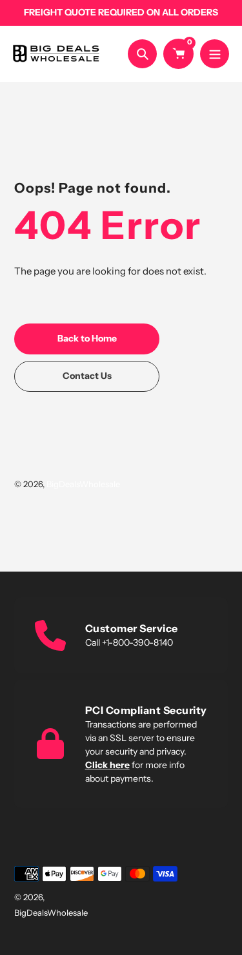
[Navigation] (214, 53)
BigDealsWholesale (83, 484)
